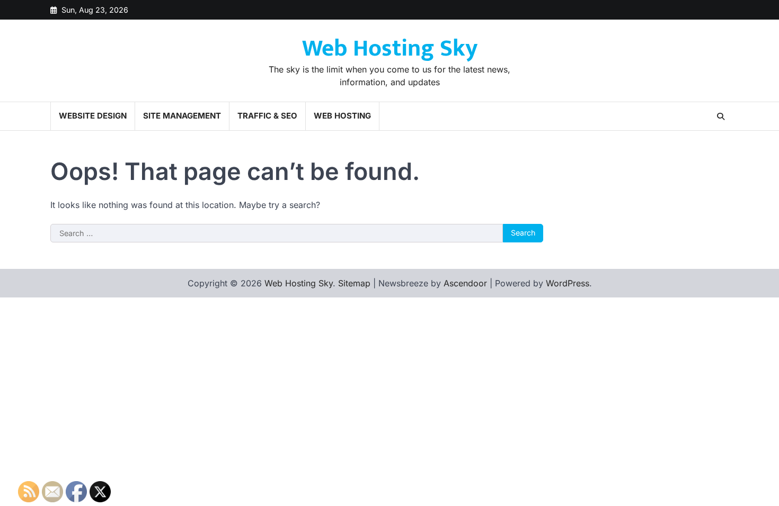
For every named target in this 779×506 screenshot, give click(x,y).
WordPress (567, 283)
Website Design (93, 116)
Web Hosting (342, 116)
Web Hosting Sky (389, 48)
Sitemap (354, 283)
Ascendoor (465, 283)
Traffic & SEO (267, 116)
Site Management (182, 116)
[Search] (721, 116)
